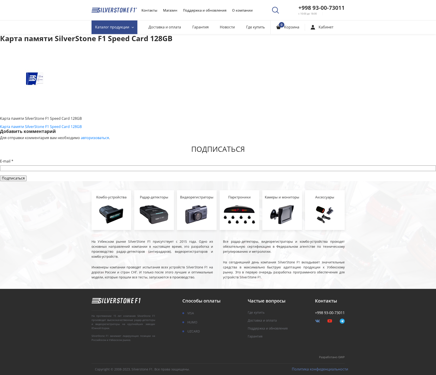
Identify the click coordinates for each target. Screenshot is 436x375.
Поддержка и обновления (204, 10)
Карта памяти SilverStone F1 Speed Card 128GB (41, 126)
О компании (242, 10)
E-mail (6, 161)
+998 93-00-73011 (321, 7)
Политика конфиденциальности (320, 369)
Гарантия (200, 27)
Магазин (170, 10)
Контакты (149, 10)
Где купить (255, 27)
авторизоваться (95, 137)
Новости (227, 27)
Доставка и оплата (165, 27)
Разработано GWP (332, 357)
